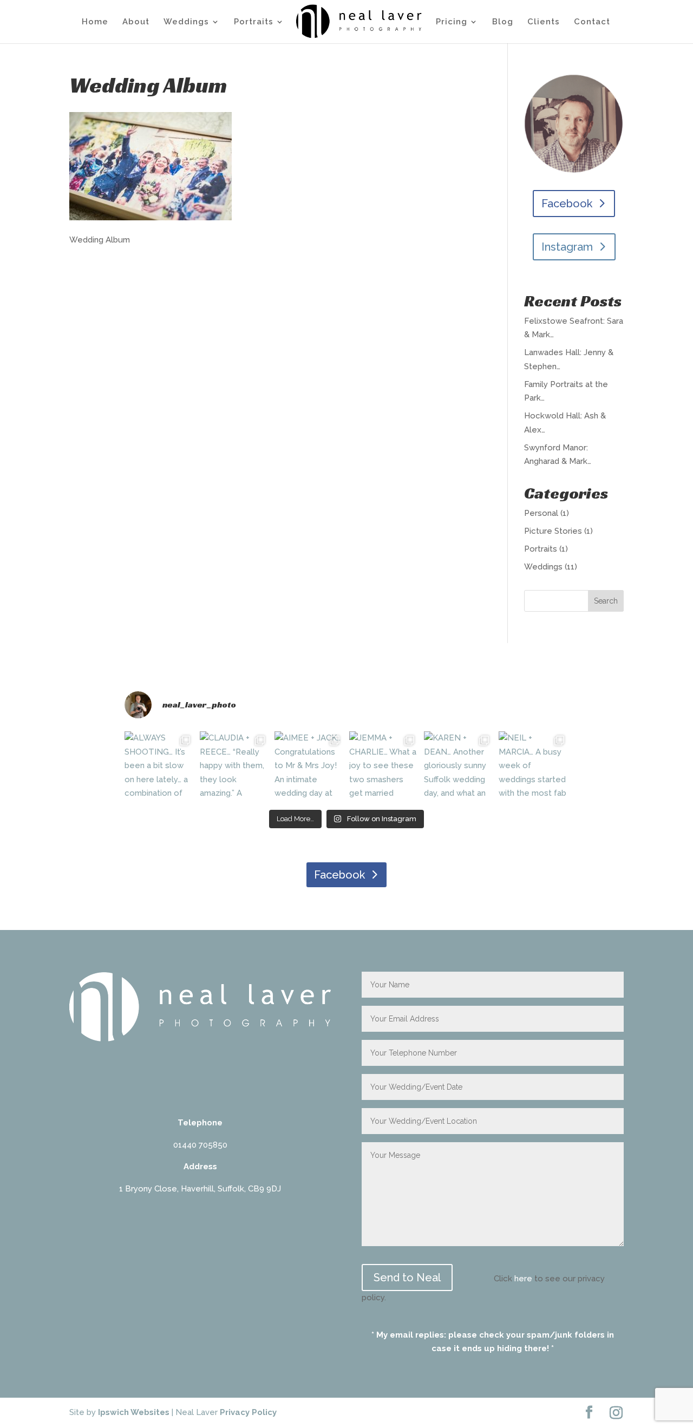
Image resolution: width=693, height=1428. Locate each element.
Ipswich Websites (133, 1412)
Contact (592, 22)
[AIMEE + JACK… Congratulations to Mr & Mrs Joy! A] (309, 766)
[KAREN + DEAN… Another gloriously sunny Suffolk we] (458, 766)
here (523, 1278)
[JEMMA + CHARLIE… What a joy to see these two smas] (384, 766)
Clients (543, 22)
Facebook (566, 203)
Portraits (253, 22)
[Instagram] (616, 1412)
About (135, 22)
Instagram (567, 246)
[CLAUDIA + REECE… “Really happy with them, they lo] (234, 766)
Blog (502, 22)
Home (95, 22)
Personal (541, 513)
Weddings (186, 22)
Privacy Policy (248, 1412)
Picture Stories (553, 531)
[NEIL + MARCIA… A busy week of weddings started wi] (533, 766)
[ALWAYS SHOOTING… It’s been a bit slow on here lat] (159, 766)
